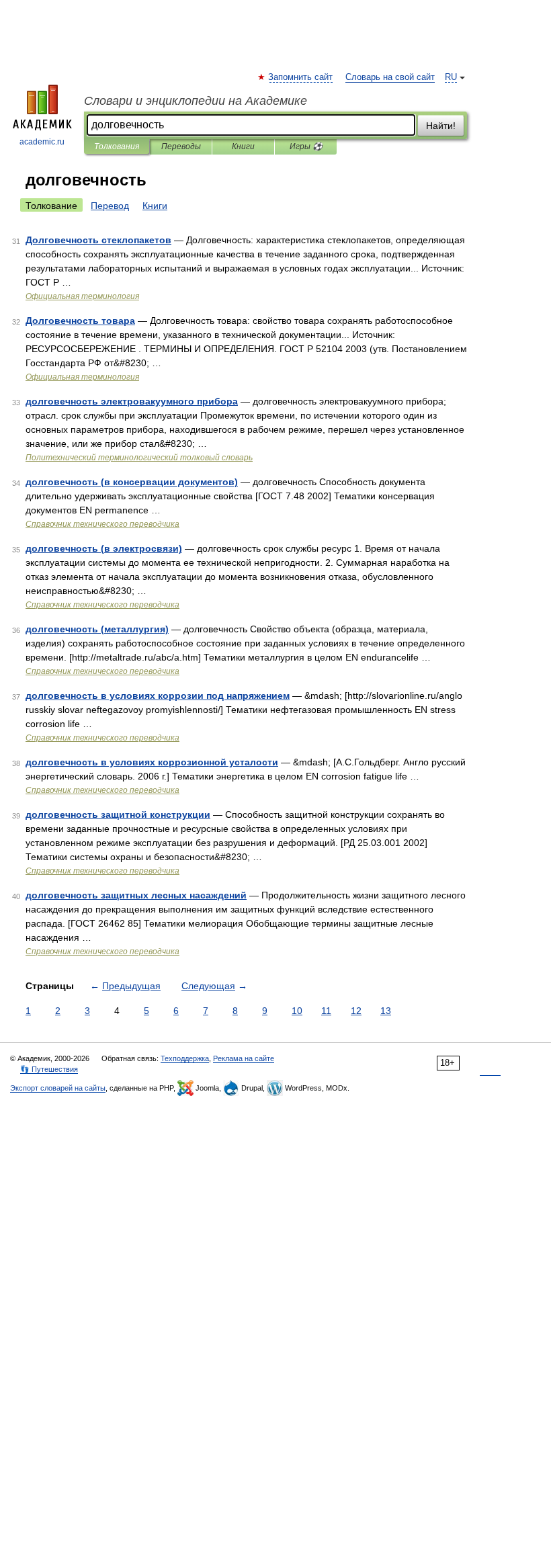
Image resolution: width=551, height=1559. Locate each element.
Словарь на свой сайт (390, 77)
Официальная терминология (82, 296)
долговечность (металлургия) (97, 629)
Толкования (116, 146)
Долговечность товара (80, 320)
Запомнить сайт (301, 77)
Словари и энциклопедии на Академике (195, 101)
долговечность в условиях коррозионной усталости (152, 762)
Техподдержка (185, 1058)
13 (385, 1010)
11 (326, 1010)
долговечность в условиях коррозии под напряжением (158, 695)
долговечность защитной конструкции (118, 814)
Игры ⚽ (306, 146)
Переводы (181, 146)
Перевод (110, 205)
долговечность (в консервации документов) (132, 481)
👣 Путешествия (49, 1069)
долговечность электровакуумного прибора (132, 401)
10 (297, 1010)
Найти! (441, 125)
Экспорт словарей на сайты (57, 1088)
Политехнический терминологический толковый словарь (139, 457)
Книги (243, 146)
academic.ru (42, 141)
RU (451, 77)
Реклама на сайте (243, 1058)
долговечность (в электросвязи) (104, 548)
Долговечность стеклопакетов (98, 240)
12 (356, 1010)
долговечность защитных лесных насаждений (136, 895)
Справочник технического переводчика (102, 524)
